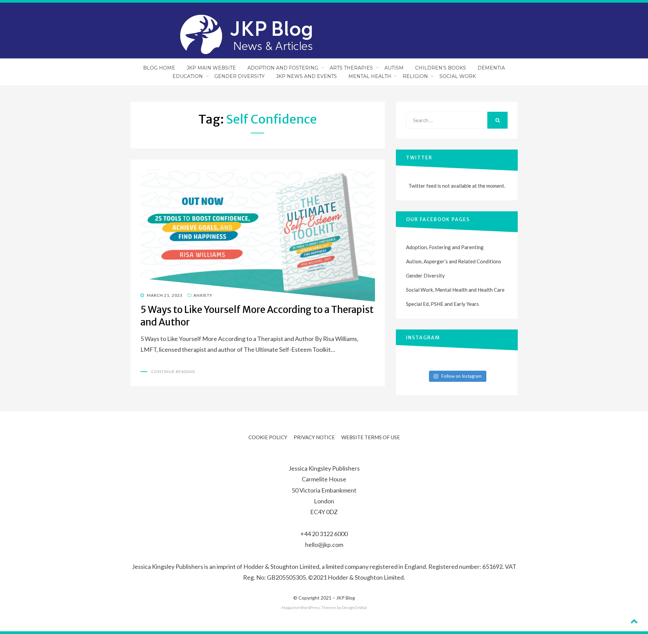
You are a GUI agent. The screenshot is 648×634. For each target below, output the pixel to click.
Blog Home (159, 68)
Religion (415, 76)
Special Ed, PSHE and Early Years (442, 304)
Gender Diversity (239, 76)
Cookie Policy (267, 437)
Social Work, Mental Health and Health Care (455, 290)
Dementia (491, 68)
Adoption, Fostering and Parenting (445, 247)
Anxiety (202, 295)
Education (187, 76)
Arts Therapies (351, 68)
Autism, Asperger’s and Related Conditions (453, 261)
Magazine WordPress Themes (308, 607)
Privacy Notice (314, 437)
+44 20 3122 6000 (324, 533)
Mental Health (369, 76)
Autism (394, 68)
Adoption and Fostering (282, 68)
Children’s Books (440, 68)
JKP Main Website (211, 68)
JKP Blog (345, 598)
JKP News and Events (306, 76)
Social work (457, 76)
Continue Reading (173, 371)
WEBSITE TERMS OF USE (370, 437)
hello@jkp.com (324, 544)
